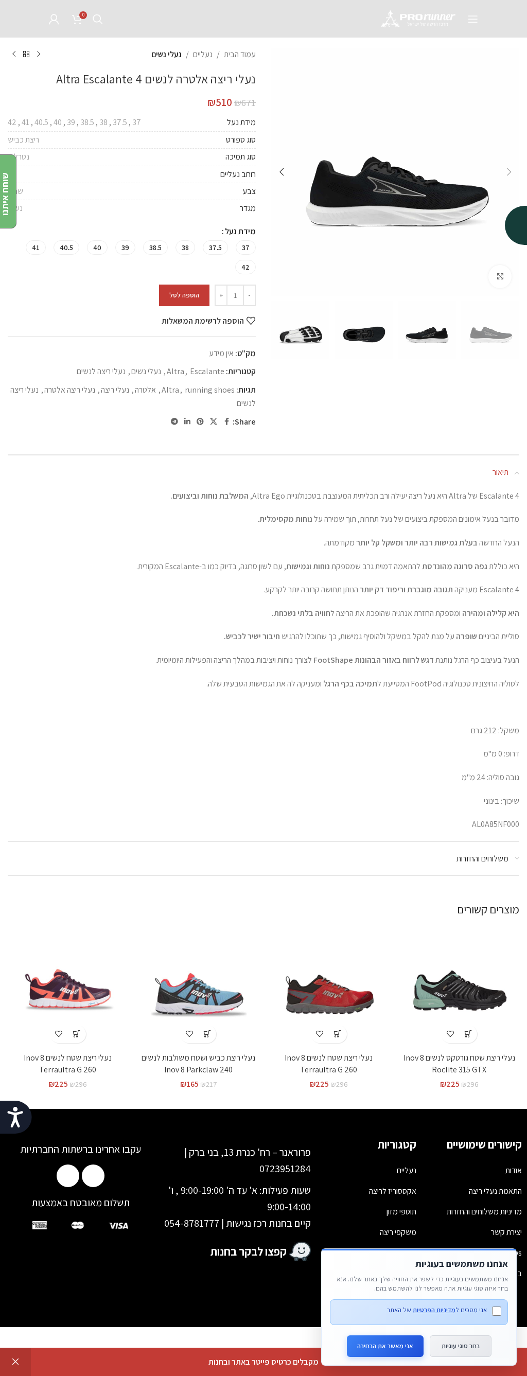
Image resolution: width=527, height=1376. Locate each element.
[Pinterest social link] (200, 422)
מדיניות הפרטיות (434, 1310)
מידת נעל (240, 231)
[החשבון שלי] (54, 19)
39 (71, 122)
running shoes (210, 389)
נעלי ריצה (115, 389)
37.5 (120, 122)
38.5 (87, 122)
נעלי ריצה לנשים (101, 371)
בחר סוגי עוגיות (461, 1346)
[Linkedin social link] (187, 422)
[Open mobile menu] (473, 19)
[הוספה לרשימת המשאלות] (450, 1034)
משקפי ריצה (398, 1232)
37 (136, 122)
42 (12, 122)
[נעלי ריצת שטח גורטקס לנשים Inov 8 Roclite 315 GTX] (459, 988)
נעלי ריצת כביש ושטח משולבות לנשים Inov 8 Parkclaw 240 (198, 1063)
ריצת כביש (23, 139)
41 (25, 122)
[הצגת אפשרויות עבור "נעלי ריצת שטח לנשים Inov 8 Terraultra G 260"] (338, 1034)
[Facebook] (93, 1176)
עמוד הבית (240, 54)
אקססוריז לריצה (392, 1191)
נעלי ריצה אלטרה (69, 389)
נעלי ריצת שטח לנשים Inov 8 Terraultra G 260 (329, 1063)
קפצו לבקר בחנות (248, 1251)
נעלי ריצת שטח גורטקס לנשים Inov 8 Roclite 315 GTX (459, 1063)
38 (103, 122)
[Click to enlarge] (500, 276)
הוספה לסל (184, 295)
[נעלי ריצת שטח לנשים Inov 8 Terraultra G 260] (329, 988)
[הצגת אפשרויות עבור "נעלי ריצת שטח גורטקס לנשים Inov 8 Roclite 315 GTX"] (468, 1034)
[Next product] (14, 54)
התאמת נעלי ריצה (495, 1191)
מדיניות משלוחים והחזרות (484, 1211)
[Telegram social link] (174, 422)
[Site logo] (419, 18)
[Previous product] (38, 54)
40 (58, 122)
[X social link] (213, 422)
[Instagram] (68, 1176)
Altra (175, 371)
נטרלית (18, 156)
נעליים (203, 54)
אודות (513, 1170)
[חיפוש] (97, 19)
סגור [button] (15, 1362)
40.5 (41, 122)
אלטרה (145, 389)
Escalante (207, 371)
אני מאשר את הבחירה (385, 1346)
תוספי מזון (401, 1211)
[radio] (246, 247)
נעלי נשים (166, 54)
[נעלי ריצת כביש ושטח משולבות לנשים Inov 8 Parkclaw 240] (198, 988)
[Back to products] (26, 54)
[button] (509, 172)
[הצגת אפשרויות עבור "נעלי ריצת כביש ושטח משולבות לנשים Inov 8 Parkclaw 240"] (207, 1034)
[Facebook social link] (226, 422)
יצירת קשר (506, 1232)
